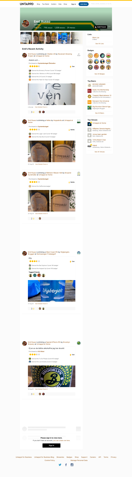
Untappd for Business (24, 457)
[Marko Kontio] (43, 308)
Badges (69, 457)
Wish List (95, 38)
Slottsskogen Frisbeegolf (46, 254)
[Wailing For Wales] (108, 56)
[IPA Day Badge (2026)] (90, 61)
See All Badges (100, 74)
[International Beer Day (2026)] (102, 56)
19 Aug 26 (30, 389)
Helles (48, 120)
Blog (38, 4)
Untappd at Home (42, 56)
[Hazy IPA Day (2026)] (96, 56)
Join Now (83, 4)
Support (84, 457)
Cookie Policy (50, 460)
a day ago (30, 107)
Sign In (73, 4)
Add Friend (101, 27)
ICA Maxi (41, 351)
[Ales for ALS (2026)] (90, 67)
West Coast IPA (52, 252)
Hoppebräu (57, 120)
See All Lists (99, 43)
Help (60, 4)
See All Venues (100, 152)
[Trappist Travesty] (108, 67)
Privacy (113, 457)
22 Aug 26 (31, 164)
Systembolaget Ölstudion (46, 63)
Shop (65, 4)
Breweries (60, 457)
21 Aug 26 (30, 303)
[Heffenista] (90, 56)
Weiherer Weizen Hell (54, 173)
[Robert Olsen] (40, 112)
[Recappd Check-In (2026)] (108, 61)
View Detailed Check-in (41, 107)
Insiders (53, 4)
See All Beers (99, 113)
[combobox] (101, 3)
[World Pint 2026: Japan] (96, 67)
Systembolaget (43, 126)
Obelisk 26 (51, 54)
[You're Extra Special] (102, 67)
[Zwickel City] (96, 61)
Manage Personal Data (79, 460)
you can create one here (61, 440)
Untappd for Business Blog (44, 457)
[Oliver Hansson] (43, 112)
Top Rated (45, 4)
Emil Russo (32, 54)
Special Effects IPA (53, 342)
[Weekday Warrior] (102, 61)
